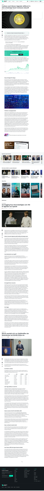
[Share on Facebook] (2, 31)
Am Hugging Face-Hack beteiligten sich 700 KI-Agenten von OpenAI (6, 177)
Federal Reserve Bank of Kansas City (21, 412)
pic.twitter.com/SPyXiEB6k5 (9, 42)
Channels (13, 1)
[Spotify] (35, 1)
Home (9, 1)
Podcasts (17, 1)
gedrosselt (24, 312)
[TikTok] (34, 1)
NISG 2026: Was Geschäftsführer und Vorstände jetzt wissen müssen (36, 162)
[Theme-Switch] (41, 1)
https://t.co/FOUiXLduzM (21, 41)
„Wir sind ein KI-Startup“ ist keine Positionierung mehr (16, 162)
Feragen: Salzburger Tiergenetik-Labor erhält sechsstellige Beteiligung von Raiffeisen (35, 177)
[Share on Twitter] (2, 33)
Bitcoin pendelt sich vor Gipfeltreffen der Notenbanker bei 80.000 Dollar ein (15, 177)
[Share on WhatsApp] (2, 235)
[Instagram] (30, 1)
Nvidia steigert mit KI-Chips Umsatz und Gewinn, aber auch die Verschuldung (25, 177)
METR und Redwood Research (16, 248)
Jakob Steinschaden (5, 9)
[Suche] (38, 1)
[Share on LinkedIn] (2, 362)
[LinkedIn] (31, 1)
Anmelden (20, 54)
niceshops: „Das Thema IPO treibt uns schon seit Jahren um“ (26, 162)
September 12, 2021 (18, 44)
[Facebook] (27, 1)
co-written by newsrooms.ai (12, 467)
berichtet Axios (23, 313)
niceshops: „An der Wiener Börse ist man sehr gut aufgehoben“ (7, 162)
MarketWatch (10, 442)
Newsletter (21, 1)
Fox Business (20, 440)
